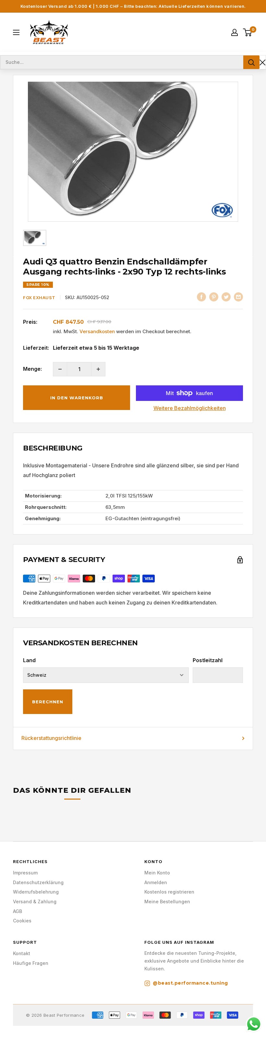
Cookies (22, 920)
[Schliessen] (263, 62)
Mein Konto (157, 872)
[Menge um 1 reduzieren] (60, 369)
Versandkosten (97, 331)
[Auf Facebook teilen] (201, 297)
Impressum (25, 872)
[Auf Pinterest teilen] (213, 297)
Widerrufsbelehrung (36, 892)
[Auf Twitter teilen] (226, 297)
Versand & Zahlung (34, 901)
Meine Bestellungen (167, 901)
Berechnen (47, 701)
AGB (17, 911)
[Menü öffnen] (16, 32)
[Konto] (234, 32)
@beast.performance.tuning (190, 983)
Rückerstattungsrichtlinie (51, 738)
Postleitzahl (208, 660)
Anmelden (155, 882)
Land (29, 660)
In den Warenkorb (76, 397)
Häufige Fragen (30, 963)
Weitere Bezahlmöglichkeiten (189, 408)
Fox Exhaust (39, 297)
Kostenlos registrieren (169, 892)
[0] (248, 32)
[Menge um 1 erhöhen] (98, 369)
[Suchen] (251, 62)
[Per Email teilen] (238, 297)
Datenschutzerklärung (38, 882)
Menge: (32, 369)
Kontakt (21, 953)
